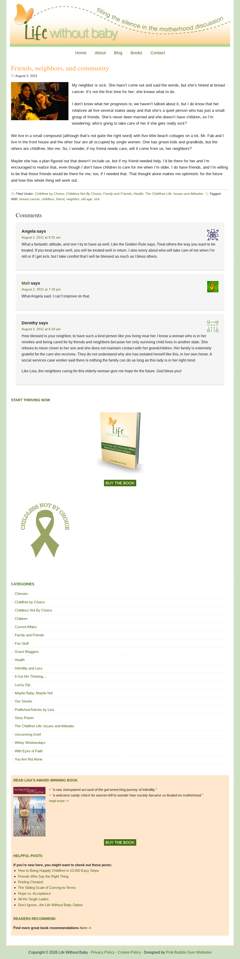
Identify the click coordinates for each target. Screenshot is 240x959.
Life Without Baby (120, 23)
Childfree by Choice (49, 193)
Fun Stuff (22, 643)
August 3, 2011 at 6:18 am (41, 329)
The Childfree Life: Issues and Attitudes (174, 193)
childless (47, 199)
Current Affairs (26, 627)
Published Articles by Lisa (34, 710)
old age (86, 199)
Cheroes (21, 594)
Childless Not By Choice (83, 193)
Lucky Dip (22, 685)
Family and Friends (117, 193)
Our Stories (23, 701)
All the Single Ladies (33, 899)
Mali (26, 283)
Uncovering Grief (28, 734)
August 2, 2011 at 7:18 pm (41, 289)
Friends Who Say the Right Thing (43, 876)
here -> (85, 928)
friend (60, 199)
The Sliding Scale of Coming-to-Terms (47, 888)
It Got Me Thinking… (30, 676)
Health (138, 193)
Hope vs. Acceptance (34, 893)
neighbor (72, 199)
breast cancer (29, 199)
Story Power (24, 718)
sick (97, 199)
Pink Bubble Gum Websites (189, 952)
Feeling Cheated (30, 882)
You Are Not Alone (28, 759)
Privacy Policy (103, 952)
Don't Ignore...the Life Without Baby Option (50, 905)
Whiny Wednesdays (30, 743)
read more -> (59, 801)
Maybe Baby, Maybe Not (34, 693)
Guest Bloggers (27, 652)
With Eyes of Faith (29, 751)
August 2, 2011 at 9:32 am (41, 237)
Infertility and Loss (28, 668)
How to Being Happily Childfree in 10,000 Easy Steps (58, 870)
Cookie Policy (129, 952)
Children (21, 619)
